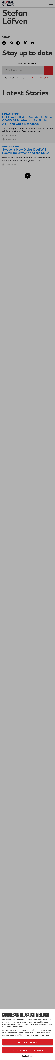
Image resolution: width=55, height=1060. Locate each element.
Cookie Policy (27, 1056)
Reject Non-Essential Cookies (28, 1050)
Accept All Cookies (27, 1042)
